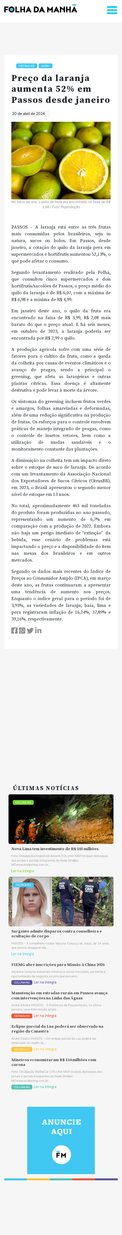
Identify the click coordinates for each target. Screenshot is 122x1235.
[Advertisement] (61, 710)
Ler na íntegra (22, 871)
